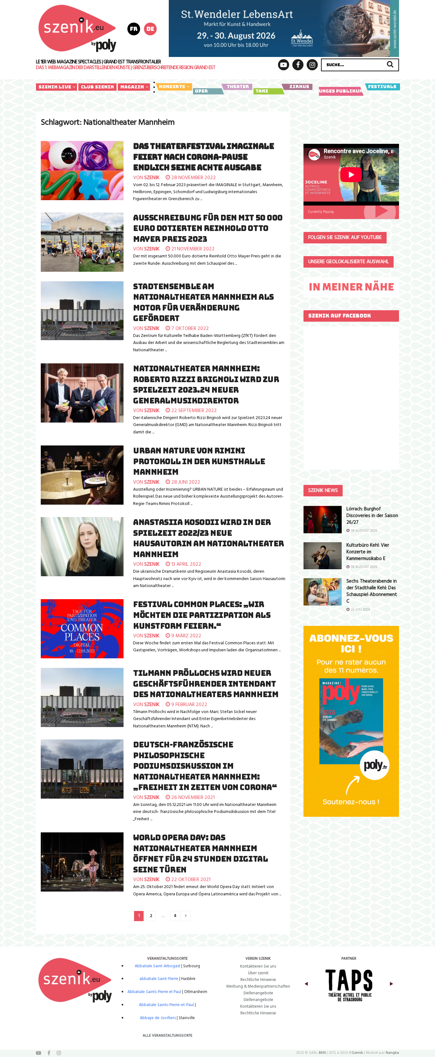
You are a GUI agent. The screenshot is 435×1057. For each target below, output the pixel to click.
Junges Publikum (339, 91)
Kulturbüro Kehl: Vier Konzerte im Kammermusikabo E (367, 552)
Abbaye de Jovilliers (158, 1018)
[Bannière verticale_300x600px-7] (351, 721)
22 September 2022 (193, 411)
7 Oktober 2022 (189, 329)
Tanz (261, 91)
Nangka (392, 1053)
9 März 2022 (185, 636)
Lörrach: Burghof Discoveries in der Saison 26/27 (372, 515)
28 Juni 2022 (185, 482)
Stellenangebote (258, 993)
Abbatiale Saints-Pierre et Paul (154, 992)
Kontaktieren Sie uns (258, 966)
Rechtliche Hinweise (258, 979)
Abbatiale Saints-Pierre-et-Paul (166, 1005)
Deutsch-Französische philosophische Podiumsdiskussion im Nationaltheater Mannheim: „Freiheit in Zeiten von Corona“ (205, 766)
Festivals (382, 86)
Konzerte (172, 86)
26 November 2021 (192, 798)
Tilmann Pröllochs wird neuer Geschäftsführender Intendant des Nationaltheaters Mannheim (205, 683)
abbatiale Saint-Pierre (158, 979)
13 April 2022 (185, 564)
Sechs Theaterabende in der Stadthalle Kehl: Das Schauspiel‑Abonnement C (371, 591)
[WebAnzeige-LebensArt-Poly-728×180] (284, 28)
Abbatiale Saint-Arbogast (157, 966)
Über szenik (258, 973)
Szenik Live (55, 87)
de (150, 28)
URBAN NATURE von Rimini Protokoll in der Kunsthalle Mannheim (199, 461)
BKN (322, 1053)
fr (134, 28)
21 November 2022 (192, 249)
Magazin (132, 87)
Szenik (357, 1053)
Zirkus (299, 86)
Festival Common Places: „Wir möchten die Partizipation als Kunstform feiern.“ (201, 615)
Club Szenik (97, 87)
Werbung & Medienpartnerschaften (258, 986)
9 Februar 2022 (188, 705)
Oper (201, 91)
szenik (152, 178)
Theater (238, 86)
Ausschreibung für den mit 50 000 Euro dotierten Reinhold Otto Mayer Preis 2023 (208, 228)
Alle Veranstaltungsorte (167, 1035)
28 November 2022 (193, 178)
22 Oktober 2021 (190, 880)
